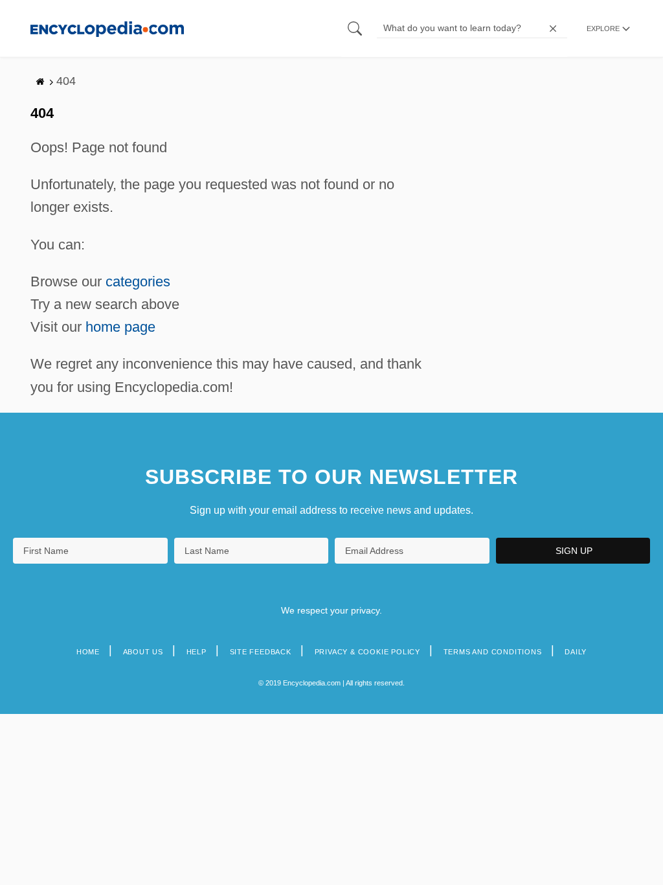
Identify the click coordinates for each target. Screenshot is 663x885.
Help (196, 652)
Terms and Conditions (493, 652)
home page (120, 327)
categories (138, 281)
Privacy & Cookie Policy (367, 652)
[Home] (107, 28)
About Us (143, 652)
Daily (576, 652)
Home (88, 652)
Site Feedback (260, 652)
